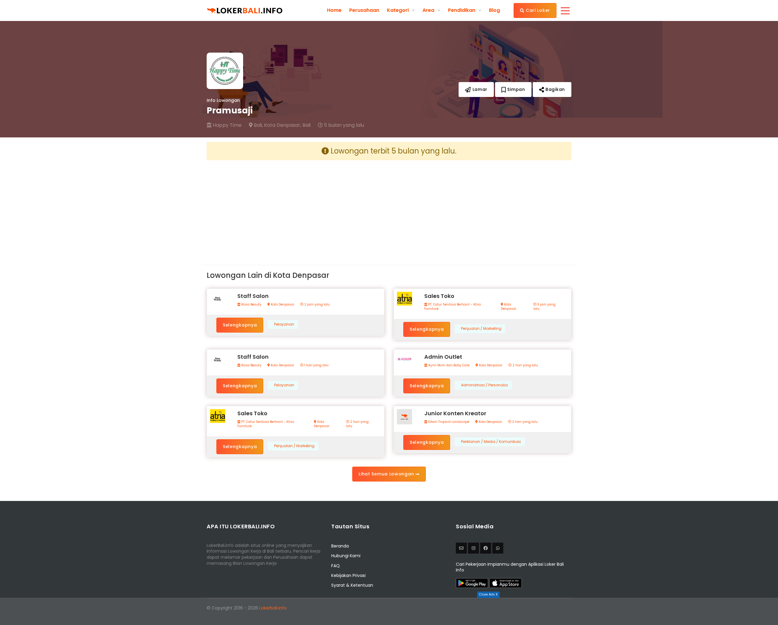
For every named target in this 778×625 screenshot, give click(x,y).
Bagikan (554, 89)
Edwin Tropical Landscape (448, 422)
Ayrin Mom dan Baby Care (448, 365)
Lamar (479, 89)
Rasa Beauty (250, 304)
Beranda (340, 546)
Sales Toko (439, 296)
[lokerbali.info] (485, 548)
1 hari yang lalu (316, 365)
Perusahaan (364, 10)
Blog (494, 10)
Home (334, 10)
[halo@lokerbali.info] (461, 548)
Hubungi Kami (345, 556)
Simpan (515, 89)
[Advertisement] (295, 207)
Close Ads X (488, 594)
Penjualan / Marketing (481, 328)
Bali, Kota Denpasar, (277, 125)
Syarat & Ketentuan (352, 585)
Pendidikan (461, 10)
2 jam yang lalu (316, 304)
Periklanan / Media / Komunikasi (491, 441)
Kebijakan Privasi (348, 575)
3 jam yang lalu (544, 306)
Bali (306, 125)
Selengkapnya (240, 325)
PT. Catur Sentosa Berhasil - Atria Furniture (452, 306)
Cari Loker (537, 10)
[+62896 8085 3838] (497, 548)
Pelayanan (284, 324)
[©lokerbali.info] (473, 548)
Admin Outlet (443, 357)
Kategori (398, 10)
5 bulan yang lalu (343, 125)
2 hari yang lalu (524, 365)
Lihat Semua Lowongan (387, 474)
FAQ (335, 566)
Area (428, 10)
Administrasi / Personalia (484, 385)
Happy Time (227, 125)
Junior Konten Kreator (455, 413)
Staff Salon (253, 296)
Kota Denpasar (282, 304)
